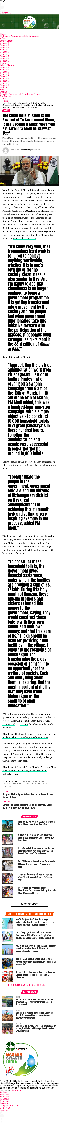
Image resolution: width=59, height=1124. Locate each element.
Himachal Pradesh (27, 720)
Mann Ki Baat (39, 781)
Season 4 (4, 49)
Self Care (4, 87)
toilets (43, 421)
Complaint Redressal (10, 1105)
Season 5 (4, 52)
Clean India (25, 781)
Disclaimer (5, 1101)
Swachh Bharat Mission (24, 238)
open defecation (16, 217)
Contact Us (5, 1107)
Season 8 (4, 58)
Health (3, 89)
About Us (4, 1096)
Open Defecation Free (13, 784)
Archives (4, 1092)
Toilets (7, 786)
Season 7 (4, 56)
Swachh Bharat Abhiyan (37, 784)
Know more (16, 1090)
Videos (3, 38)
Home (3, 34)
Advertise (4, 1094)
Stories (3, 92)
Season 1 (4, 43)
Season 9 (4, 60)
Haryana (24, 724)
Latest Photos (7, 65)
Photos (3, 63)
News (5, 100)
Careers (4, 1110)
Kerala (40, 720)
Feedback (4, 1099)
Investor (4, 1103)
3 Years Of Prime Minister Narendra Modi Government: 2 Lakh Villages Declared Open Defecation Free (29, 770)
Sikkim (14, 720)
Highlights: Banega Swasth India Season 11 (21, 36)
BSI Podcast (6, 96)
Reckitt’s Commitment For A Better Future (20, 94)
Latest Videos (7, 40)
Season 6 (4, 54)
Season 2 (4, 45)
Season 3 (4, 47)
